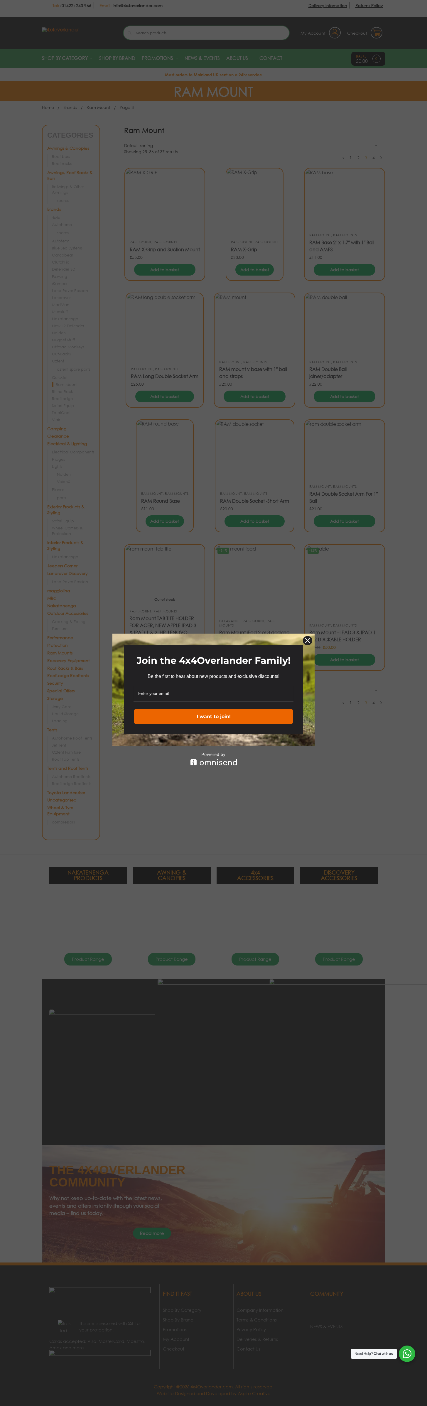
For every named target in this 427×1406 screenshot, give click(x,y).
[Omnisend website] (213, 759)
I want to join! (214, 716)
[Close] (308, 641)
